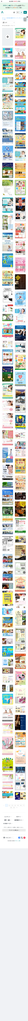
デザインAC (17, 840)
